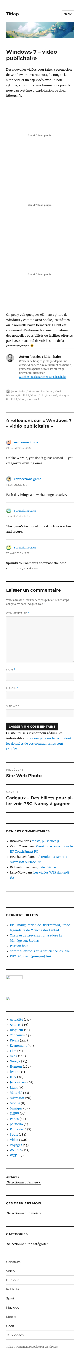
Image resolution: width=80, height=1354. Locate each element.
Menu (68, 13)
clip (43, 395)
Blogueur (16, 1030)
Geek (58, 391)
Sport (14, 1134)
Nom (10, 669)
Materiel (16, 1093)
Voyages (16, 1145)
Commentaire (18, 613)
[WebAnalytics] (40, 998)
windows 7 (32, 399)
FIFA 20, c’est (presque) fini (30, 956)
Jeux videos (18, 1082)
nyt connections (26, 442)
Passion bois (19, 946)
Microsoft (11, 395)
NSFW (14, 1113)
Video (33, 395)
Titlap (12, 13)
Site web (13, 706)
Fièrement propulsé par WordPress (37, 1346)
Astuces (15, 1025)
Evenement (18, 1045)
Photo (14, 1119)
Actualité (16, 1019)
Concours (17, 1035)
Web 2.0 (16, 1150)
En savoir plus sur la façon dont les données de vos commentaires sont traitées (38, 743)
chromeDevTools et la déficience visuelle (40, 951)
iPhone (15, 1072)
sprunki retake (25, 510)
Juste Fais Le (46, 867)
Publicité (23, 395)
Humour (16, 1066)
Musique (63, 395)
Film (13, 1051)
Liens (14, 1087)
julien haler (18, 391)
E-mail (12, 688)
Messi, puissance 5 (45, 841)
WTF (13, 1155)
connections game (27, 479)
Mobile (15, 1103)
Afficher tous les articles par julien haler (42, 376)
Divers (14, 1040)
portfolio (16, 1124)
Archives (12, 1177)
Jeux (13, 1077)
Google (15, 1061)
